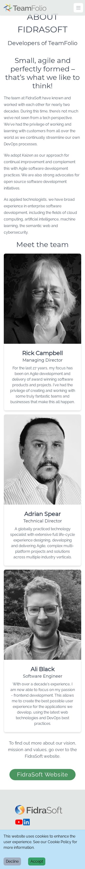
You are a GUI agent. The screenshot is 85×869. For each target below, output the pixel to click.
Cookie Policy (59, 842)
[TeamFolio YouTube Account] (19, 822)
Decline (12, 861)
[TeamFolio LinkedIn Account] (26, 822)
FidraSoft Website (42, 774)
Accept (36, 861)
